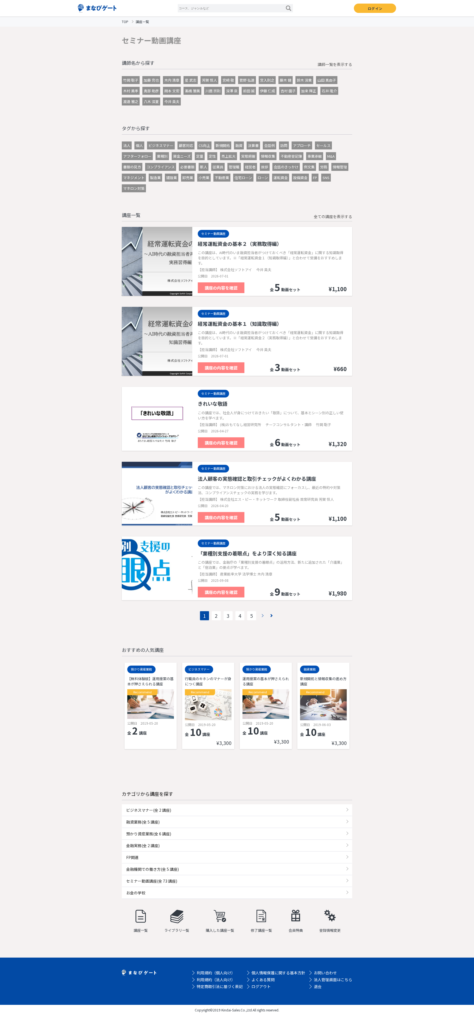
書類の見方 (132, 166)
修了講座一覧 (261, 930)
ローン (263, 177)
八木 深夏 (151, 101)
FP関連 (132, 857)
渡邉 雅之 (130, 101)
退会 (317, 986)
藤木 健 (285, 80)
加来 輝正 (308, 90)
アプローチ (302, 145)
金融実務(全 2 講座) (143, 845)
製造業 (155, 177)
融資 (238, 145)
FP (315, 177)
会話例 (269, 145)
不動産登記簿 (291, 156)
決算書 (253, 145)
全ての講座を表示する (333, 216)
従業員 (218, 166)
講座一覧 (141, 930)
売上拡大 (228, 156)
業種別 (162, 156)
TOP (125, 21)
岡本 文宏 (171, 90)
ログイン (375, 8)
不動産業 (222, 177)
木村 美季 (130, 90)
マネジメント (134, 177)
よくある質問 (263, 979)
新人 (203, 166)
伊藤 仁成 (267, 90)
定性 (212, 156)
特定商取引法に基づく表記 (220, 986)
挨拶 (264, 166)
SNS (326, 177)
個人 (139, 145)
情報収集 (268, 156)
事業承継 (314, 156)
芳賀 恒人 (209, 80)
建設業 (171, 177)
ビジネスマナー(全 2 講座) (148, 810)
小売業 (204, 177)
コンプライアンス (160, 166)
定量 (199, 156)
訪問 (283, 145)
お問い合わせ (325, 972)
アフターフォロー (137, 156)
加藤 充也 (151, 80)
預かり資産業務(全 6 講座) (148, 833)
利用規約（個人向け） (216, 972)
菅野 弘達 (247, 80)
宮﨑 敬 (228, 80)
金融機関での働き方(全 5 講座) (152, 869)
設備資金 (300, 177)
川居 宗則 (213, 90)
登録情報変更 (330, 930)
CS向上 (204, 145)
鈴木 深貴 (304, 80)
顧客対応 (186, 145)
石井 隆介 (329, 90)
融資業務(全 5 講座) (143, 822)
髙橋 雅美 (192, 90)
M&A (331, 156)
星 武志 (190, 80)
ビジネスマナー (160, 145)
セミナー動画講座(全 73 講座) (151, 881)
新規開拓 (223, 145)
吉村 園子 (288, 90)
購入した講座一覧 (220, 930)
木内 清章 (171, 80)
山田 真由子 (326, 80)
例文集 (309, 166)
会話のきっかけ (286, 166)
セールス (323, 145)
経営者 (250, 166)
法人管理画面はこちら (333, 979)
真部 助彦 (151, 90)
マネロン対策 (134, 188)
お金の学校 (135, 893)
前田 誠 (249, 90)
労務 (323, 166)
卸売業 (187, 177)
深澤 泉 (232, 90)
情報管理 (340, 166)
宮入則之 (267, 80)
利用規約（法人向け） (216, 979)
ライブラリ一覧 (176, 930)
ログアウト (261, 986)
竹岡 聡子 (130, 80)
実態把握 (248, 156)
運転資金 (280, 177)
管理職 (234, 166)
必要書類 (187, 166)
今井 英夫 (171, 101)
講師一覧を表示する (335, 64)
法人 (126, 145)
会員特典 (296, 930)
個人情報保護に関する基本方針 (278, 972)
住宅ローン (243, 177)
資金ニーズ (182, 156)
